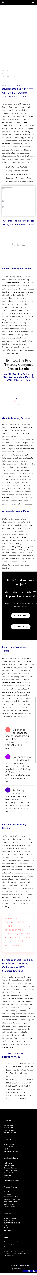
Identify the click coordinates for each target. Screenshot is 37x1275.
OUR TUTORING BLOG (12, 1223)
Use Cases (7, 1230)
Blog (4, 73)
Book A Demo (21, 615)
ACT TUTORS (8, 1128)
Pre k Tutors (8, 1192)
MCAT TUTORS (9, 1149)
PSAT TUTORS (9, 1130)
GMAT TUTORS (9, 1144)
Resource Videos (10, 1218)
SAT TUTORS (8, 1125)
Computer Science (10, 1168)
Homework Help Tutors (12, 1199)
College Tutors (9, 1204)
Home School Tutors (11, 1197)
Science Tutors (9, 1165)
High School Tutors (10, 1202)
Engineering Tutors (10, 1170)
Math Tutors (8, 1163)
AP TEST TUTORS (10, 1132)
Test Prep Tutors (9, 1206)
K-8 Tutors (7, 1194)
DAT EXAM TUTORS (11, 1151)
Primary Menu (33, 2)
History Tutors (8, 1175)
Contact (6, 1247)
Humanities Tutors (10, 1173)
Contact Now (20, 626)
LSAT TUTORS (8, 1146)
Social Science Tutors (11, 1178)
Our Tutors (7, 1228)
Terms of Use (24, 1265)
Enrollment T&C (19, 1269)
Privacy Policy (13, 1265)
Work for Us (8, 1244)
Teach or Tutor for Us (11, 1242)
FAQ (5, 1225)
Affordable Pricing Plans (16, 174)
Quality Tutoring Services (17, 171)
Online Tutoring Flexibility (17, 167)
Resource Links (9, 1220)
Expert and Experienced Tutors (19, 178)
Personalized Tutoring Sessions (19, 182)
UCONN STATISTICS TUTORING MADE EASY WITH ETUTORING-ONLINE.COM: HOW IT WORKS (19, 1083)
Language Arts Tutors (11, 1180)
